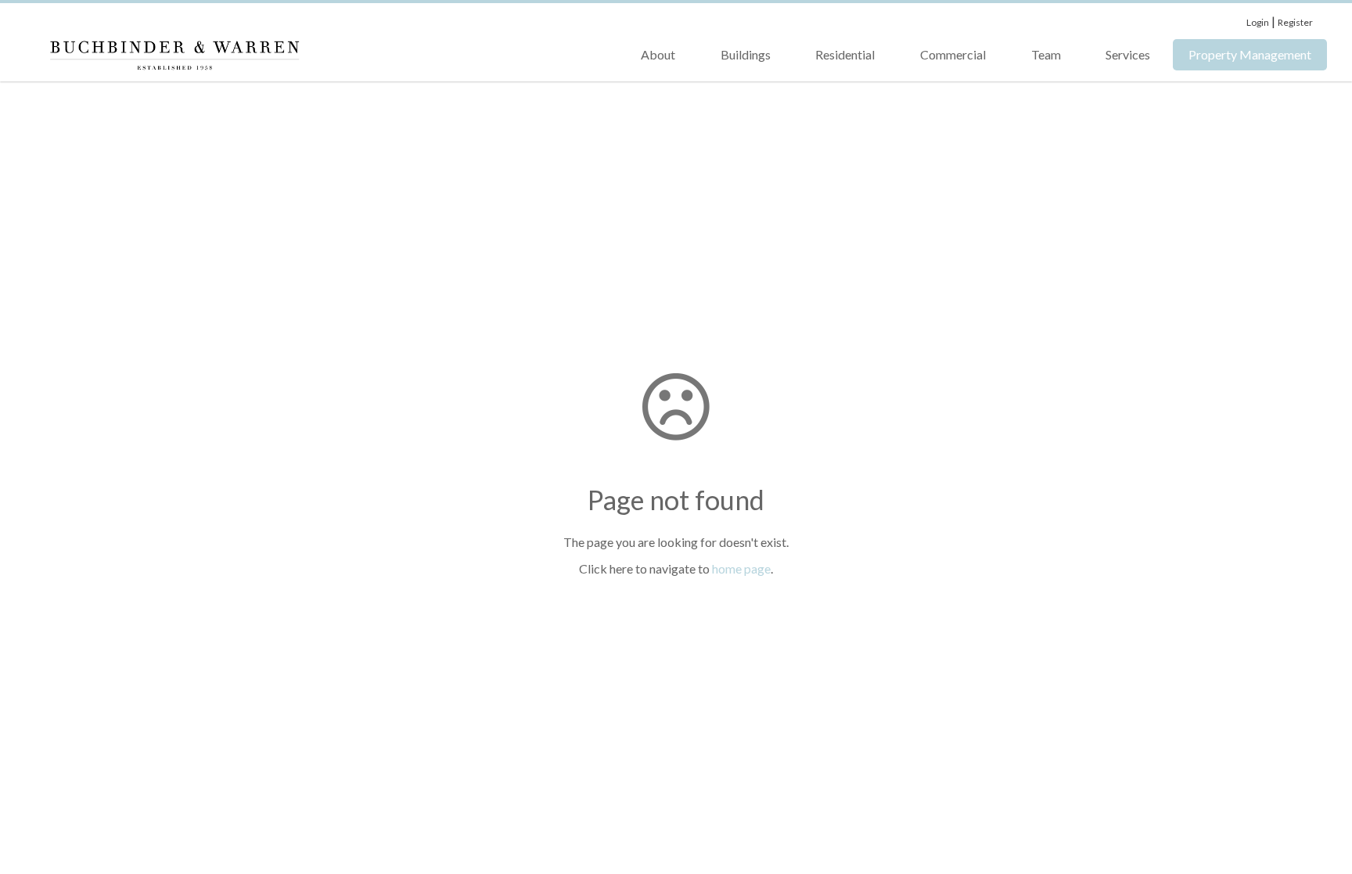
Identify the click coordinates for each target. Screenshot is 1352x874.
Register (1295, 22)
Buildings (746, 54)
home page (741, 568)
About (658, 54)
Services (1128, 54)
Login (1257, 22)
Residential (845, 54)
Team (1046, 54)
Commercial (953, 54)
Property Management (1249, 54)
